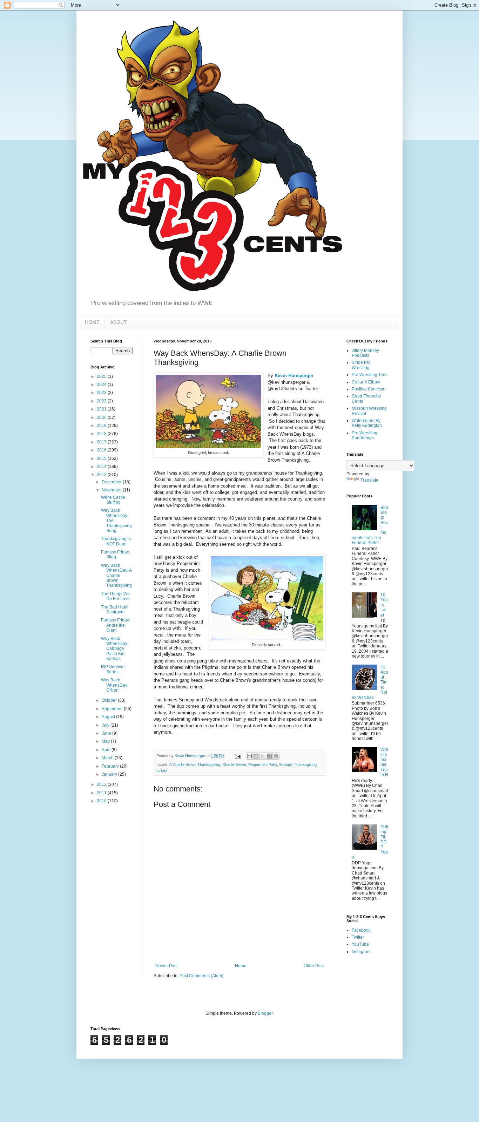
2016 (102, 450)
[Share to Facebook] (269, 756)
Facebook (361, 930)
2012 (102, 784)
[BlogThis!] (255, 756)
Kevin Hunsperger (294, 375)
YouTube (360, 944)
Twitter (358, 937)
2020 (102, 417)
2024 (102, 384)
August (109, 716)
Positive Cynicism (368, 389)
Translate (369, 480)
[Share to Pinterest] (275, 756)
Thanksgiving (305, 764)
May (106, 741)
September (113, 708)
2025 (102, 376)
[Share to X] (262, 756)
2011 (102, 792)
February (111, 766)
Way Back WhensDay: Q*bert (114, 685)
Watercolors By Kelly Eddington (367, 423)
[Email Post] (237, 756)
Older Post (314, 965)
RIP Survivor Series (113, 669)
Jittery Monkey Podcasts (365, 353)
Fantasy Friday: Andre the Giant (115, 625)
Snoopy (285, 764)
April (107, 749)
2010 (102, 800)
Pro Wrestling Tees (369, 374)
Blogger (265, 1013)
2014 (102, 466)
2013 (102, 474)
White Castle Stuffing (113, 500)
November (112, 490)
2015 (102, 458)
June (107, 733)
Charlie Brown (234, 764)
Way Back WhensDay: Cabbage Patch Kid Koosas (114, 648)
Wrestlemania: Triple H (384, 762)
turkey (161, 770)
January (110, 774)
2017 (102, 442)
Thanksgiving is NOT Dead (116, 541)
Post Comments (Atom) (201, 975)
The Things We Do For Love (115, 596)
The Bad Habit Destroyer (114, 609)
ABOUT (118, 322)
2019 (102, 425)
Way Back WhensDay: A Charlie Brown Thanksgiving (116, 575)
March (108, 757)
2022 (102, 401)
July (106, 725)
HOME (92, 322)
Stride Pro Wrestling (361, 365)
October (110, 700)
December (112, 482)
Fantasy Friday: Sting (115, 554)
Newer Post (166, 965)
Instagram (361, 951)
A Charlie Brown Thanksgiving (194, 764)
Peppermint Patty (262, 764)
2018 (102, 433)
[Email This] (249, 756)
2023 (102, 392)
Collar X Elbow (366, 382)
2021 (102, 409)
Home (241, 965)
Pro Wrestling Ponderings (364, 435)
